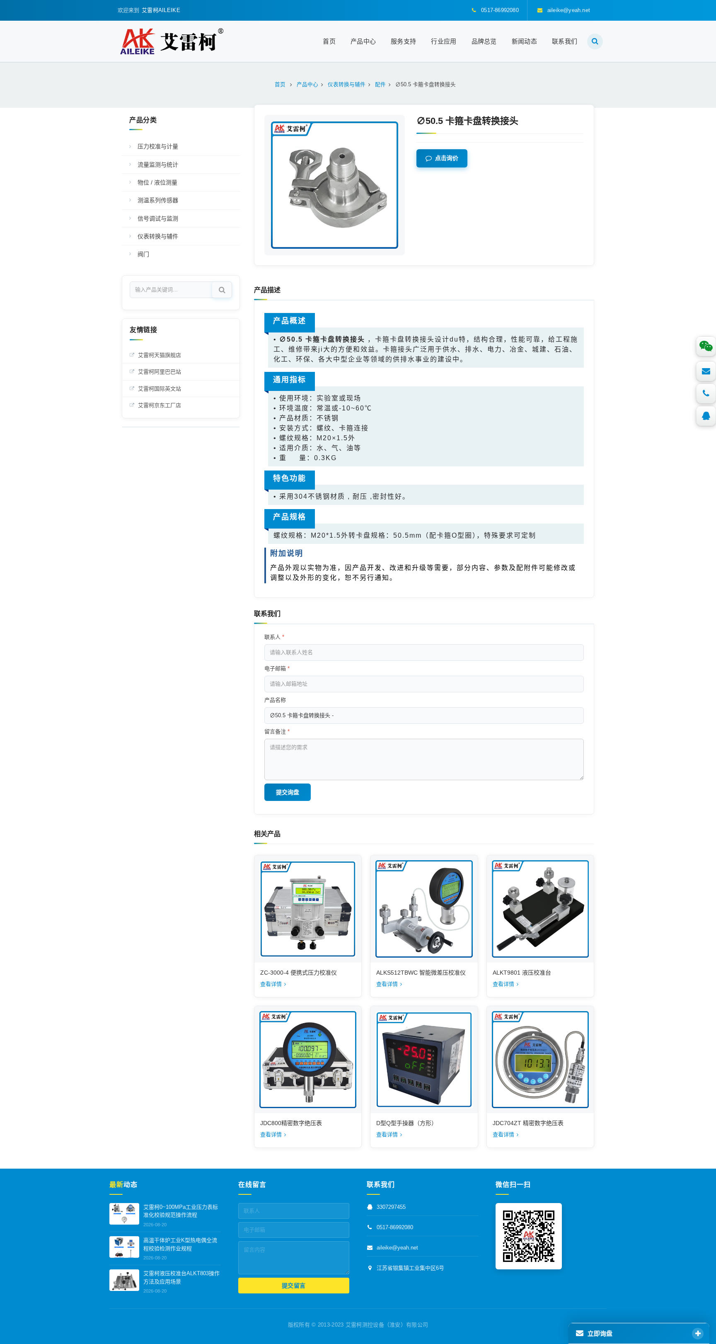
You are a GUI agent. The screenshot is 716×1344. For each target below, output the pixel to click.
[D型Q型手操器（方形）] (423, 1059)
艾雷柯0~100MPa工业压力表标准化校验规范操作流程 (180, 1211)
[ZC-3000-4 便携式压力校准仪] (307, 908)
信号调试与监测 (158, 218)
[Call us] (706, 393)
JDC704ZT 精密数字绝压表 (528, 1123)
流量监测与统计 (158, 164)
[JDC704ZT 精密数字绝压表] (540, 1059)
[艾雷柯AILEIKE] (172, 41)
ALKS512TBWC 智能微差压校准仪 (421, 972)
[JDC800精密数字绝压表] (307, 1059)
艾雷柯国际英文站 (159, 389)
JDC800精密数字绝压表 (291, 1123)
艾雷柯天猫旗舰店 (159, 355)
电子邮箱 (277, 668)
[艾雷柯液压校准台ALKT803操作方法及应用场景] (124, 1280)
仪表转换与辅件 (158, 236)
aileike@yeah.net (397, 1248)
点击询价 (446, 158)
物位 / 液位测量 (157, 182)
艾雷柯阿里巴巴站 (159, 372)
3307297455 (391, 1207)
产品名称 (275, 700)
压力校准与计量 (158, 146)
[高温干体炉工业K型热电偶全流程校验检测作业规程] (124, 1247)
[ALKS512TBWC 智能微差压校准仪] (423, 908)
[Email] (706, 371)
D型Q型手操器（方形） (406, 1123)
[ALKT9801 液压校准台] (540, 908)
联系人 (274, 637)
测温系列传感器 (158, 200)
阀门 (143, 254)
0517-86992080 (395, 1227)
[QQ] (706, 416)
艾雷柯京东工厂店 (159, 405)
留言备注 (277, 731)
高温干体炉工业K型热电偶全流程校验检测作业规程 (180, 1244)
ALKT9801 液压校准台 (522, 972)
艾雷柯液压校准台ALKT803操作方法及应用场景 (181, 1277)
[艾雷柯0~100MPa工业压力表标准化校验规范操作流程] (124, 1214)
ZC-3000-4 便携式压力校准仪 (298, 972)
